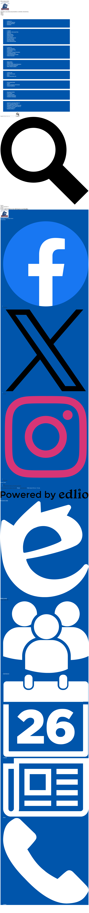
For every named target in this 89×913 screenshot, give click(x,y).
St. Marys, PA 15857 (12, 488)
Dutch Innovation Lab (11, 76)
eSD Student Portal (11, 82)
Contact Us (9, 21)
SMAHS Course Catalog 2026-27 (14, 106)
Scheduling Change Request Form (14, 105)
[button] (6, 18)
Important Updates (11, 92)
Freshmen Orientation (11, 96)
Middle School (10, 63)
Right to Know (10, 34)
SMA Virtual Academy (11, 66)
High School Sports (11, 73)
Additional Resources (11, 95)
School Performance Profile (12, 54)
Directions (9, 24)
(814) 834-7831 (23, 488)
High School (9, 61)
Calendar (9, 30)
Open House (9, 93)
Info (4, 484)
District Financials (10, 55)
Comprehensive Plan (11, 53)
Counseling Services (11, 107)
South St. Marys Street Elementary (14, 64)
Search (2, 116)
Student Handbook (11, 85)
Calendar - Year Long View (12, 31)
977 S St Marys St (4, 488)
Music (8, 75)
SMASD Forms (10, 35)
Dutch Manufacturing (11, 41)
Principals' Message (11, 22)
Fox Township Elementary (12, 65)
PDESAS (9, 33)
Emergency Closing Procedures (13, 52)
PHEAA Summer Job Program (13, 84)
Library (8, 83)
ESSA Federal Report (11, 37)
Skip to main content (5, 1)
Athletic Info (9, 72)
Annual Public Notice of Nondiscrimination (12, 485)
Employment (9, 50)
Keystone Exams (10, 38)
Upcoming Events (10, 94)
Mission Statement (11, 23)
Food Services (10, 36)
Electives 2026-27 (10, 108)
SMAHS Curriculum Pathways (13, 102)
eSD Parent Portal (10, 40)
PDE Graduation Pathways (12, 104)
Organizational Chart (11, 49)
